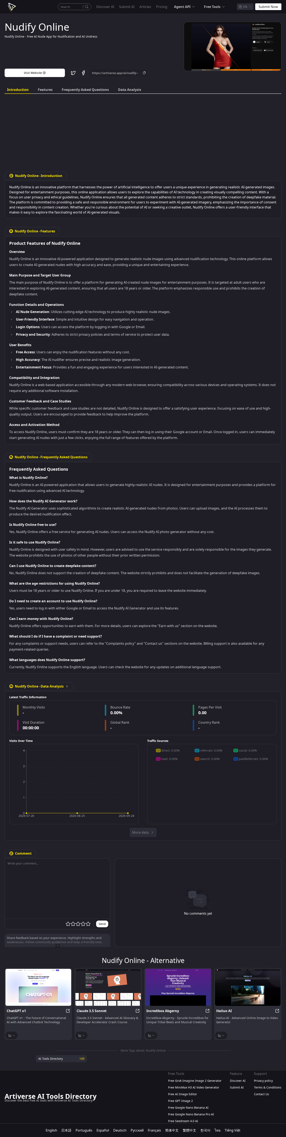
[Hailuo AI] (248, 987)
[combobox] (245, 6)
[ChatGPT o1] (38, 987)
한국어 (205, 1130)
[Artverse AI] (11, 6)
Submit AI (126, 6)
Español (103, 1130)
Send (102, 924)
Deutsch (119, 1130)
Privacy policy (263, 1081)
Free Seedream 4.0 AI (183, 1121)
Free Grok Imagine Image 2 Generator (195, 1081)
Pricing (161, 6)
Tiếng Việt (232, 1130)
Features (45, 89)
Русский (137, 1130)
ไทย (217, 1130)
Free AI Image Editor (182, 1094)
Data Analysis (129, 89)
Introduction (18, 89)
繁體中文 (189, 1130)
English (51, 1130)
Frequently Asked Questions (85, 89)
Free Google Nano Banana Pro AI (191, 1114)
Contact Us (261, 1094)
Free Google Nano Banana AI (188, 1107)
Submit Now (268, 6)
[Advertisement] (143, 129)
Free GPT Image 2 (180, 1101)
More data (140, 832)
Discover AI (105, 6)
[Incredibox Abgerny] (178, 987)
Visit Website (33, 73)
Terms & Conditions (267, 1087)
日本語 (66, 1130)
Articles (145, 6)
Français (154, 1130)
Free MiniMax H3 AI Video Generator (193, 1087)
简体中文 (172, 1130)
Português (84, 1130)
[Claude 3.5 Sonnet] (108, 987)
